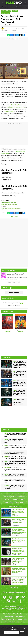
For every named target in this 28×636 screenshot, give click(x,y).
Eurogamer (19, 619)
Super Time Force (16, 105)
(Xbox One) (8, 202)
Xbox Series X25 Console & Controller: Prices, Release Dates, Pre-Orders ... (14, 441)
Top (5, 494)
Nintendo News (6, 619)
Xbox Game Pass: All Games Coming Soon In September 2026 (14, 452)
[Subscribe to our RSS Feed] (4, 597)
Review (11, 208)
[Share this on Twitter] (17, 35)
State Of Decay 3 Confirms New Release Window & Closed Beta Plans (14, 475)
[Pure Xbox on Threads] (14, 601)
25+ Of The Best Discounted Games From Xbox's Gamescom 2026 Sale (14, 480)
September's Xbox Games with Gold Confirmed (12, 19)
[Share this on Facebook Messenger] (23, 35)
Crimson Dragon (8, 111)
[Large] (14, 71)
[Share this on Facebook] (14, 35)
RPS (22, 622)
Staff (14, 494)
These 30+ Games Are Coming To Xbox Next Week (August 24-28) (15, 469)
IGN (13, 619)
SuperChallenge (13, 279)
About (9, 494)
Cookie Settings (9, 502)
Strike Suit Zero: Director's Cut (16, 107)
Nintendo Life (11, 614)
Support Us (7, 496)
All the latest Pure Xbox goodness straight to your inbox (14, 628)
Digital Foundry (19, 616)
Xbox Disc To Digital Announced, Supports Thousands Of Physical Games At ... (15, 434)
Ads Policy (15, 499)
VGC (24, 619)
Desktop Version (19, 502)
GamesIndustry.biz (10, 622)
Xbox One (8, 10)
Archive (22, 499)
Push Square (20, 614)
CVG (18, 622)
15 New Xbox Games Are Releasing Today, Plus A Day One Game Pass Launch (15, 487)
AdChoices (23, 608)
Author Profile (11, 282)
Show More (13, 587)
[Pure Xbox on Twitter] (17, 597)
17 (10, 395)
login (21, 303)
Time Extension (9, 616)
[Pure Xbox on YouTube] (11, 597)
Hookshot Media (12, 606)
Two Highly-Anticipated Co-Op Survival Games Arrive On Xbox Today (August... (14, 463)
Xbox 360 (15, 10)
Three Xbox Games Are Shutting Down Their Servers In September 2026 (15, 457)
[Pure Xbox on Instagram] (8, 601)
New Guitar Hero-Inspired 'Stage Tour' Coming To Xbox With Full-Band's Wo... (15, 447)
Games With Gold (5, 13)
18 (10, 376)
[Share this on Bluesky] (11, 35)
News (2, 10)
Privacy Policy (20, 496)
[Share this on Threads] (20, 35)
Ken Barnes (4, 30)
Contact (13, 496)
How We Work (21, 494)
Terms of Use (7, 499)
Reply (18, 282)
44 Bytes (16, 608)
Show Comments (14, 292)
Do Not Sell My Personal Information (14, 610)
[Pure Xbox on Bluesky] (23, 597)
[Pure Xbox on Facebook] (20, 601)
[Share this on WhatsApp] (8, 35)
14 (17, 217)
